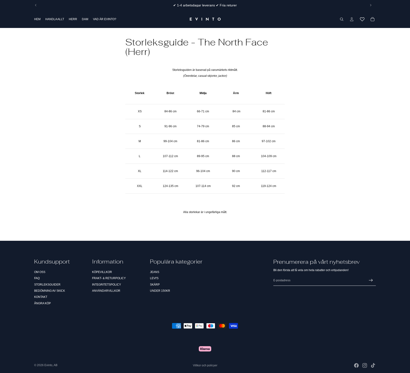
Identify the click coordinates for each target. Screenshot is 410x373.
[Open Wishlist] (362, 19)
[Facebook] (356, 365)
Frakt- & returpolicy (109, 278)
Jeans (154, 272)
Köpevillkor (102, 272)
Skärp (155, 284)
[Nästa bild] (370, 5)
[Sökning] (341, 19)
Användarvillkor (106, 290)
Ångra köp (42, 303)
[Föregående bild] (36, 5)
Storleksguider (47, 284)
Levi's (154, 278)
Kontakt (40, 297)
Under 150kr (160, 290)
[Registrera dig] (371, 280)
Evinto (48, 365)
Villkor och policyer (205, 365)
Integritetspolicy (106, 284)
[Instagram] (365, 365)
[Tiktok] (373, 365)
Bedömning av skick (49, 290)
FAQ (37, 278)
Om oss (39, 272)
